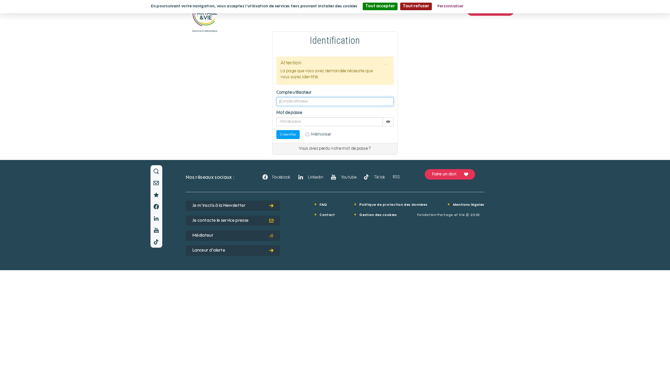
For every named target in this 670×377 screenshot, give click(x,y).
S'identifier (288, 134)
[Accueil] (205, 17)
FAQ (323, 205)
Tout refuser (416, 6)
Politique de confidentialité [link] (494, 6)
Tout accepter (380, 6)
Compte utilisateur (294, 93)
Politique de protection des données (393, 205)
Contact (327, 215)
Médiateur (202, 236)
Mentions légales (468, 205)
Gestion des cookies (378, 215)
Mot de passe (289, 113)
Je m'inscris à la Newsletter (218, 206)
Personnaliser (450, 6)
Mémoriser (321, 134)
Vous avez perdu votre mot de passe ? (335, 149)
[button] (385, 65)
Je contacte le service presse (220, 221)
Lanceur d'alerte (208, 250)
